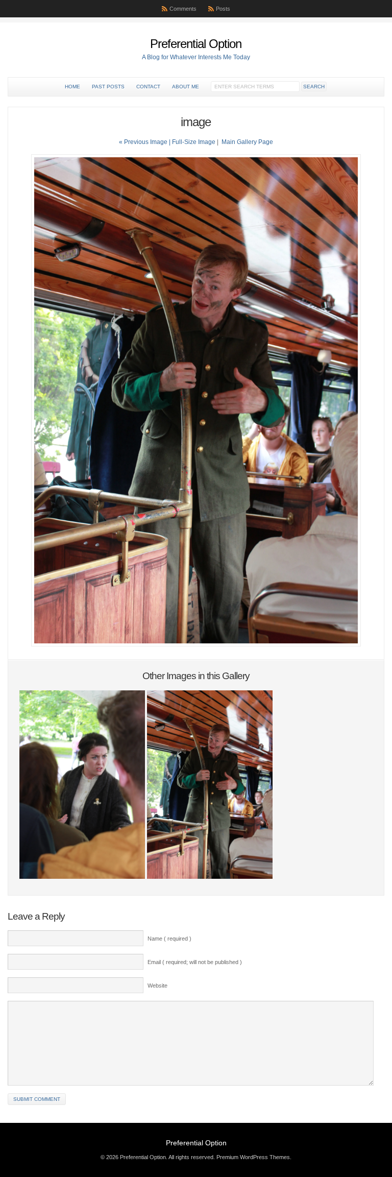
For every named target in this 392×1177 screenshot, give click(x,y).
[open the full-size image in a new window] (196, 644)
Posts (223, 9)
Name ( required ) (169, 938)
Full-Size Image (193, 142)
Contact (148, 86)
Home (72, 86)
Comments (183, 9)
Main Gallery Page (247, 142)
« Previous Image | (145, 142)
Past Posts (108, 86)
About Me (185, 86)
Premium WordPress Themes (253, 1157)
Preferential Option (195, 44)
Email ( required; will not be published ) (195, 962)
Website (157, 985)
